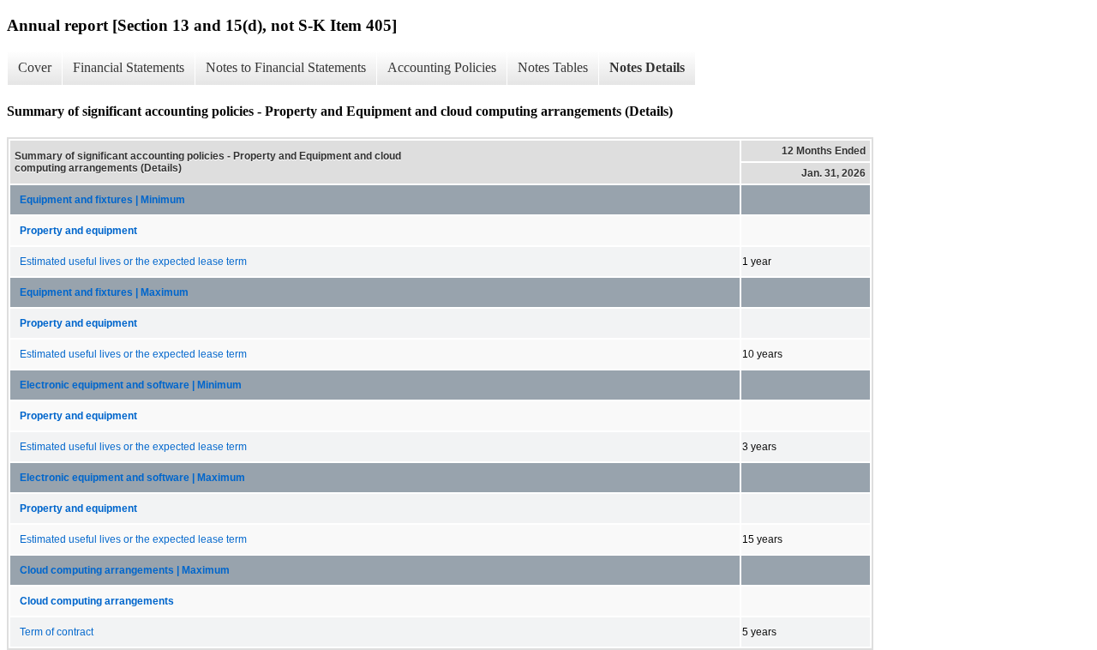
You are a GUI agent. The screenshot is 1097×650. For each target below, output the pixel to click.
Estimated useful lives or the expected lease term (133, 261)
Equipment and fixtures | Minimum (102, 200)
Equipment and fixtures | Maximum (104, 292)
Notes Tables (553, 67)
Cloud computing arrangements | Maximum (125, 570)
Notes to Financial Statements (286, 67)
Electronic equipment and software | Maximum (132, 477)
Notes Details (647, 67)
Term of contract (56, 632)
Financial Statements (128, 67)
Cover (34, 67)
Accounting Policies (441, 67)
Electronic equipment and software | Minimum (131, 385)
